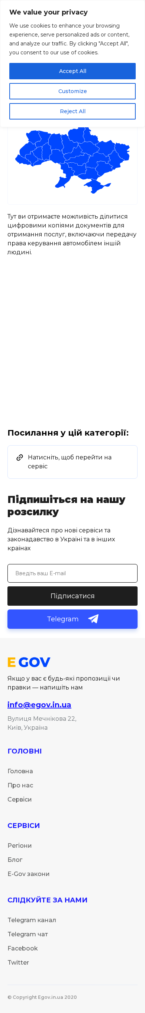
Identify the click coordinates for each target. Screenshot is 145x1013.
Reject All (73, 111)
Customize (72, 91)
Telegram (63, 619)
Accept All (72, 71)
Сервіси (19, 799)
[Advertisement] (72, 351)
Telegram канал (31, 920)
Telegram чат (27, 934)
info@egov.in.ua (39, 704)
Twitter (18, 962)
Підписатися (73, 596)
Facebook (22, 948)
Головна (20, 771)
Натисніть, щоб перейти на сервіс (70, 462)
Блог (14, 859)
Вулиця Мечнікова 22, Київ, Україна (41, 723)
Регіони (19, 845)
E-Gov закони (28, 873)
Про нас (20, 785)
